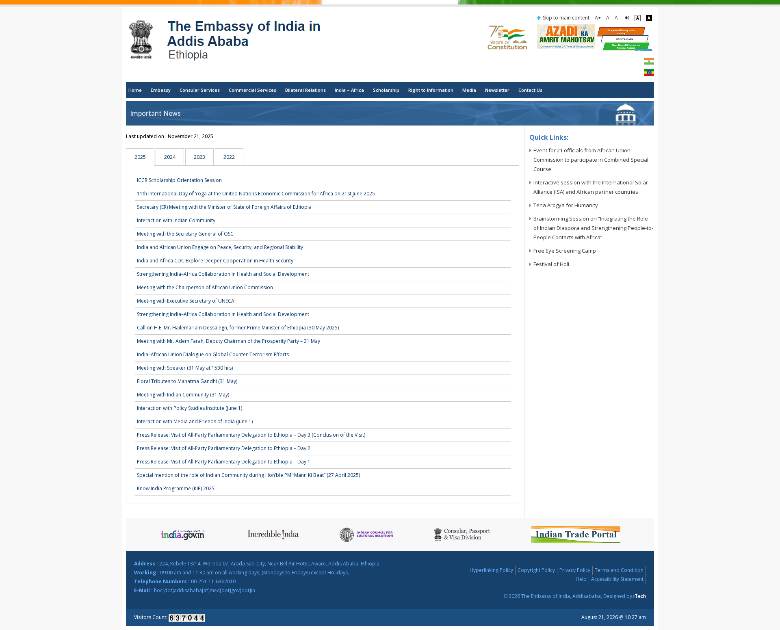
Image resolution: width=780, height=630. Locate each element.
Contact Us (530, 90)
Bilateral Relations (305, 90)
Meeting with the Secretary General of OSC (185, 233)
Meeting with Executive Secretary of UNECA (185, 300)
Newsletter (497, 90)
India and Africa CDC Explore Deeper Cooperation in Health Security (215, 260)
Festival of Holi (551, 264)
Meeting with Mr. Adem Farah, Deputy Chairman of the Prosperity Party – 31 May (228, 341)
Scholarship (386, 90)
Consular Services (200, 90)
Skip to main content (566, 17)
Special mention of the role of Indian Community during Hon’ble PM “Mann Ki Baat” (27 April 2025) (248, 475)
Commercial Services (252, 90)
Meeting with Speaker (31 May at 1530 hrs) (185, 367)
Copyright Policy (536, 570)
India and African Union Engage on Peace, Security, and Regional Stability (220, 247)
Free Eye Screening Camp (564, 250)
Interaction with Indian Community (176, 220)
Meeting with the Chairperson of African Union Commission (205, 287)
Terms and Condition (619, 570)
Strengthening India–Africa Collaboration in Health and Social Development (223, 274)
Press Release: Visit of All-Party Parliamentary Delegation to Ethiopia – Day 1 (223, 461)
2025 (140, 157)
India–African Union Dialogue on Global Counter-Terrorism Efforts (213, 354)
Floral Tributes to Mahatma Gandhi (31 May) (187, 381)
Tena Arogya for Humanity (565, 205)
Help (581, 579)
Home (135, 90)
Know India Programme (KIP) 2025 (175, 488)
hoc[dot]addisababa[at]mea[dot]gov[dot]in (204, 590)
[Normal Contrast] (638, 17)
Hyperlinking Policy (491, 570)
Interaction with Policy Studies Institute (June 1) (189, 408)
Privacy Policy (574, 570)
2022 (229, 157)
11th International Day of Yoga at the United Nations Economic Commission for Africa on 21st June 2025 (256, 193)
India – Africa (349, 90)
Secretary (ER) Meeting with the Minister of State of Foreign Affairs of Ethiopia (224, 207)
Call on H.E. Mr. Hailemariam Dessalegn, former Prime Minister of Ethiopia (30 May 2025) (238, 327)
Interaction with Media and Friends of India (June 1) (195, 421)
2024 (170, 157)
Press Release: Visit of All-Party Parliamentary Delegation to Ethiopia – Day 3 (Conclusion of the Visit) (251, 434)
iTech (639, 596)
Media (469, 90)
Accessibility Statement (617, 579)
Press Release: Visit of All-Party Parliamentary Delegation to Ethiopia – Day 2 (223, 448)
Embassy (161, 90)
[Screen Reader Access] (627, 17)
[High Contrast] (649, 17)
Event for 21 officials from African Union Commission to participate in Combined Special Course (590, 160)
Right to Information (430, 90)
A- (617, 17)
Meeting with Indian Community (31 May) (183, 394)
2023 (199, 157)
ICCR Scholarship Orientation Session (179, 180)
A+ (598, 17)
